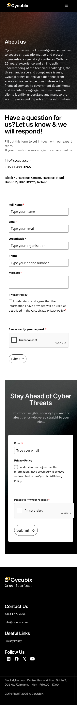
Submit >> (17, 359)
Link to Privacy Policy (27, 491)
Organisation (17, 239)
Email (13, 222)
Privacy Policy (17, 321)
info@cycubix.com (16, 622)
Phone (13, 256)
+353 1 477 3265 (15, 614)
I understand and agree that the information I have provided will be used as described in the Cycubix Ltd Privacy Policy (37, 305)
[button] (66, 6)
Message (15, 273)
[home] (16, 4)
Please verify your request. (28, 329)
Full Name (16, 204)
